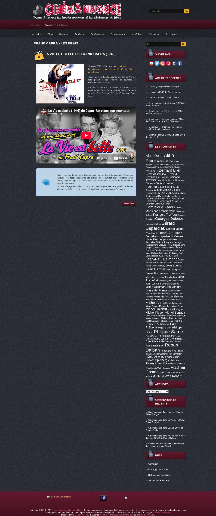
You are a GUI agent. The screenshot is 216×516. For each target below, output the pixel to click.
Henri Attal (166, 233)
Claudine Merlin (178, 193)
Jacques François (173, 242)
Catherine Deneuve (174, 180)
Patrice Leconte (166, 321)
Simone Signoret (172, 357)
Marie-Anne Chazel (168, 293)
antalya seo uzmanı (157, 443)
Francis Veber (167, 211)
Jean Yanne (177, 280)
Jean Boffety (158, 265)
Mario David (168, 296)
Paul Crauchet (163, 324)
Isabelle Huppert (174, 239)
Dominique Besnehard (158, 201)
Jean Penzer (159, 277)
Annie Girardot (152, 171)
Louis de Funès (156, 290)
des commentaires (159, 475)
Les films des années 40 (112, 69)
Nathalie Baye (167, 318)
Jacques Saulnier (153, 248)
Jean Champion (173, 270)
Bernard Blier (170, 170)
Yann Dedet (164, 372)
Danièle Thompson (162, 198)
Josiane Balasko (170, 283)
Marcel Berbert (174, 291)
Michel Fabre (177, 306)
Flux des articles (158, 469)
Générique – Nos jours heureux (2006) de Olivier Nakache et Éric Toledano (165, 120)
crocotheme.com (126, 515)
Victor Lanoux (163, 368)
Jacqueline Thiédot (154, 242)
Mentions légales (162, 512)
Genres (63, 34)
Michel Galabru (156, 309)
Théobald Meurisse (176, 363)
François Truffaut (165, 214)
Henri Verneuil (175, 236)
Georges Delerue (169, 218)
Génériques (97, 34)
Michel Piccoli (155, 312)
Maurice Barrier (159, 299)
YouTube (137, 34)
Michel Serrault (175, 312)
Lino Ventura (173, 286)
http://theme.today (146, 515)
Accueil (48, 25)
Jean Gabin (154, 273)
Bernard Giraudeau (156, 174)
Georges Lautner (153, 224)
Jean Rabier (171, 277)
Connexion (153, 464)
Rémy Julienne (155, 356)
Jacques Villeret (168, 248)
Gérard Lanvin (152, 233)
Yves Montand (155, 376)
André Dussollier (159, 167)
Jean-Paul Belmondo (163, 259)
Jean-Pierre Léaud (164, 263)
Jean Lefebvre (170, 273)
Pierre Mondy (151, 336)
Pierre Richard (166, 335)
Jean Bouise (173, 265)
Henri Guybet (160, 237)
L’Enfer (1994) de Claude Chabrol (164, 97)
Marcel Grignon (151, 294)
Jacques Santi (179, 245)
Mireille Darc (160, 316)
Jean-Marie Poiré (168, 255)
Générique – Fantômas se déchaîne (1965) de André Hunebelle (164, 128)
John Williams (153, 283)
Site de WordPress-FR (158, 480)
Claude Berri (165, 186)
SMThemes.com (80, 515)
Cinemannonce (155, 412)
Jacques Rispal (165, 245)
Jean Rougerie (165, 281)
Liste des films (75, 510)
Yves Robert (173, 376)
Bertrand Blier (163, 177)
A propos (171, 34)
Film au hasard (118, 34)
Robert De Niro (168, 350)
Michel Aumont (175, 303)
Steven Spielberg (156, 360)
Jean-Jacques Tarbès (170, 250)
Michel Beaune (152, 306)
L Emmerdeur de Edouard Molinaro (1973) (165, 444)
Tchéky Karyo (173, 360)
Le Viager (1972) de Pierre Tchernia (165, 92)
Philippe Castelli (164, 328)
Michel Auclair (174, 299)
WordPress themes (108, 515)
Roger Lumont (160, 354)
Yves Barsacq (177, 372)
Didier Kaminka (177, 198)
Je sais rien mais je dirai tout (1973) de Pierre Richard (165, 437)
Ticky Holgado (151, 368)
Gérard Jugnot (175, 228)
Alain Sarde (165, 161)
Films (50, 34)
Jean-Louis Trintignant (168, 253)
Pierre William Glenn (165, 338)
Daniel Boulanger (166, 196)
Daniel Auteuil (152, 196)
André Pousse (173, 167)
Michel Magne (175, 309)
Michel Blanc (165, 306)
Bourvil (160, 180)
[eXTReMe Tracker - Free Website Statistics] (103, 500)
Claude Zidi (163, 193)
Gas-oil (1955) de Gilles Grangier (164, 86)
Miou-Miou (150, 316)
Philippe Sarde (168, 331)
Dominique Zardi (159, 207)
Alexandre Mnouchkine (166, 165)
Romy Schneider (174, 354)
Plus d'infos (129, 203)
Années (79, 34)
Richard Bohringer (155, 345)
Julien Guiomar (155, 286)
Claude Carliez (162, 189)
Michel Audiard (157, 303)
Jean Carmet (155, 269)
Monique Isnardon (176, 315)
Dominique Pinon (162, 204)
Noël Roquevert (152, 321)
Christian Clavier (154, 183)
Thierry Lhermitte (156, 363)
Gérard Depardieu (160, 226)
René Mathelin (160, 341)
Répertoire (154, 34)
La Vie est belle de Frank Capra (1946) (80, 54)
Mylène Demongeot (153, 318)
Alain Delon (154, 156)
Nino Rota (178, 318)
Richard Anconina (174, 341)
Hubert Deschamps (156, 239)
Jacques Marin (152, 245)
